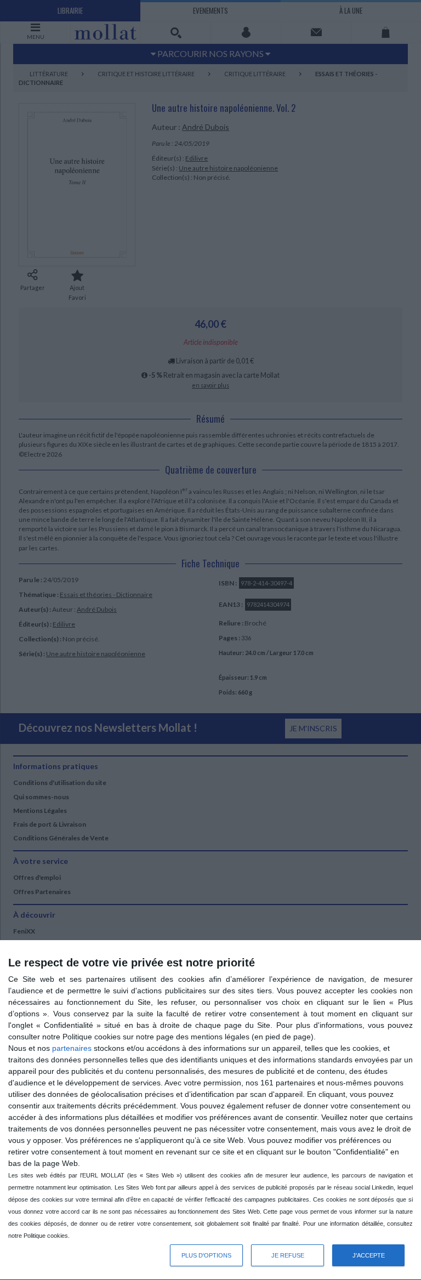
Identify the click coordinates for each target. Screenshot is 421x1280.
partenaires (72, 1048)
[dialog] (210, 1110)
